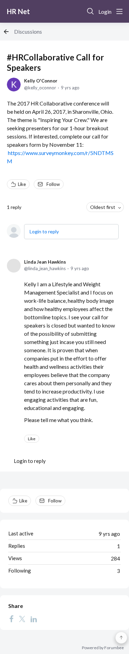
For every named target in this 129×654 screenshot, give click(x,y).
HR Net (18, 11)
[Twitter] (22, 619)
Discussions (28, 31)
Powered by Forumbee (103, 647)
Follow (53, 184)
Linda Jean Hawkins (45, 262)
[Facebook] (11, 619)
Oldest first (102, 207)
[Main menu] (119, 11)
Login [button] (104, 11)
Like (22, 184)
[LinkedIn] (34, 619)
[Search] (90, 11)
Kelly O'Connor (40, 81)
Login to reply (44, 231)
